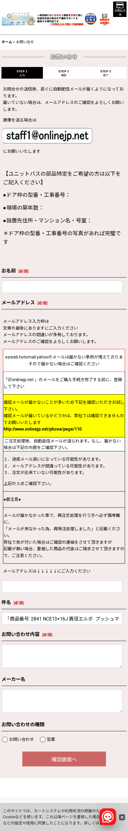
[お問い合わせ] (104, 18)
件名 (6, 602)
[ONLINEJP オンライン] (19, 18)
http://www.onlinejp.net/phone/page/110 (43, 429)
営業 (51, 739)
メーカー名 (13, 679)
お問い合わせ (21, 739)
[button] (120, 9)
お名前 (8, 271)
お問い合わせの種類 (22, 724)
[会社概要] (91, 15)
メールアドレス (18, 302)
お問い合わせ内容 (20, 634)
